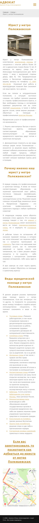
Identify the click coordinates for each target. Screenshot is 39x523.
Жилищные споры (16, 355)
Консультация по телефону (20, 419)
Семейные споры (16, 336)
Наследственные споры (18, 372)
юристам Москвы (25, 115)
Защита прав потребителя (19, 424)
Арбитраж (13, 392)
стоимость (7, 244)
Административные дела (19, 399)
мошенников (15, 108)
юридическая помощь (24, 62)
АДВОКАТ (10, 3)
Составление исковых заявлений (22, 431)
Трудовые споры (16, 316)
